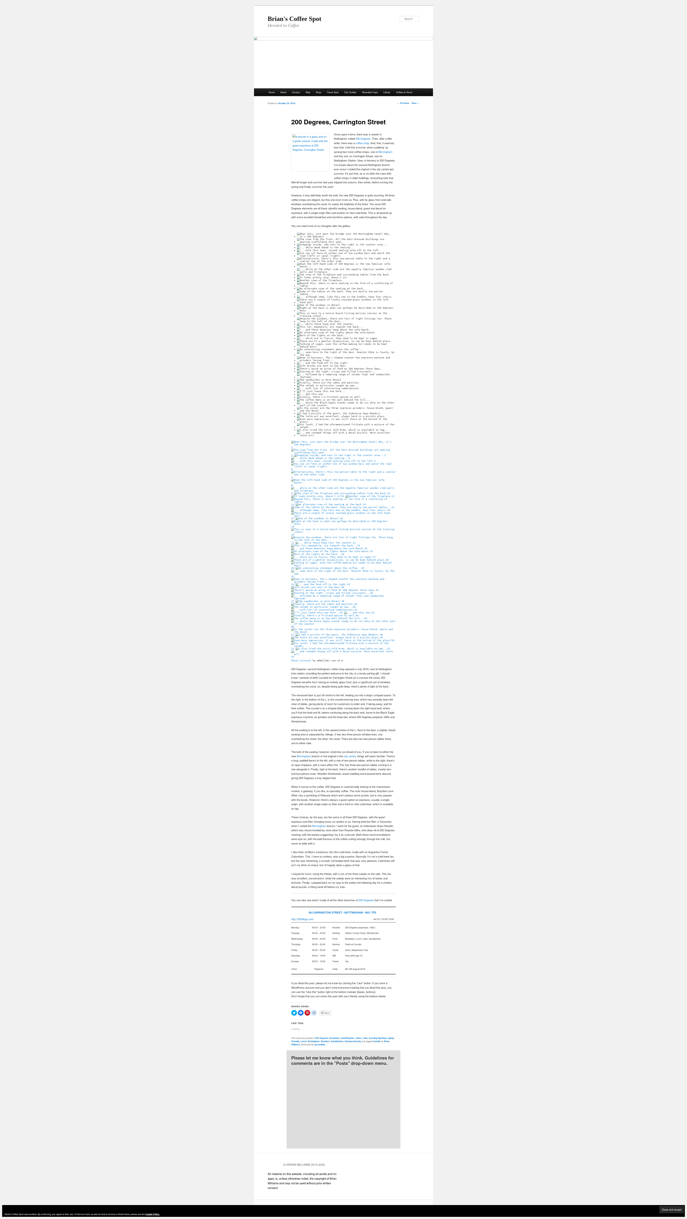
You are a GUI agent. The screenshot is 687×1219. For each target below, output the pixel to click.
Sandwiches (337, 1041)
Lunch (304, 1041)
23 (358, 545)
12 (392, 496)
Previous (403, 103)
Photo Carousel (301, 660)
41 (355, 609)
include (377, 1041)
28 (387, 560)
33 (348, 584)
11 (342, 496)
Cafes (358, 1038)
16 (388, 510)
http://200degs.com (302, 919)
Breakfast (334, 1038)
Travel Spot (333, 92)
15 (392, 507)
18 (341, 518)
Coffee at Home (404, 92)
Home (272, 92)
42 (341, 612)
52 (388, 648)
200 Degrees (363, 138)
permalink (320, 1044)
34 (342, 587)
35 (377, 590)
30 (362, 568)
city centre (350, 756)
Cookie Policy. (152, 1214)
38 (342, 601)
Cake (365, 1038)
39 (355, 604)
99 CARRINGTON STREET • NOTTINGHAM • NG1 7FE (342, 912)
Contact (296, 92)
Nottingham (314, 1041)
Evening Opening (377, 1038)
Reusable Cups (370, 92)
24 (365, 548)
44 (357, 615)
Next (415, 103)
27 (374, 557)
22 (354, 542)
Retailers (325, 1041)
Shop (318, 92)
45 (365, 618)
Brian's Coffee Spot (294, 18)
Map (308, 92)
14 (364, 504)
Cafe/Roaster (347, 1038)
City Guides (350, 92)
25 (371, 551)
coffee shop (362, 143)
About (283, 92)
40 (354, 607)
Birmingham (385, 152)
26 (342, 554)
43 (372, 612)
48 (381, 634)
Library (386, 92)
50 (392, 640)
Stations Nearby (353, 1041)
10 (388, 493)
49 (381, 637)
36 (371, 593)
